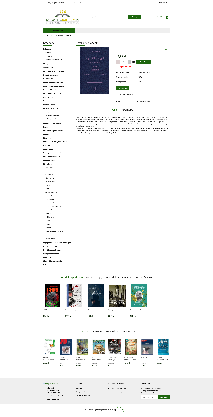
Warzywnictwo (49, 64)
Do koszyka (142, 62)
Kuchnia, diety (49, 160)
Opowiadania (50, 196)
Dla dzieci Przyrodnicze (52, 123)
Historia (46, 145)
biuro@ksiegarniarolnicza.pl (57, 396)
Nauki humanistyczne (52, 250)
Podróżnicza (49, 210)
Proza (47, 189)
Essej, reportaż (50, 203)
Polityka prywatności (83, 395)
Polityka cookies (81, 392)
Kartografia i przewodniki (53, 153)
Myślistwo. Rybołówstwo (53, 131)
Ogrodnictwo (48, 79)
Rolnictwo (47, 49)
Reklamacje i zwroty (115, 392)
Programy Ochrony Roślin (53, 71)
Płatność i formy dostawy (117, 388)
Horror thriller (50, 199)
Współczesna (50, 238)
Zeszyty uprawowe (50, 75)
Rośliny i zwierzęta (51, 108)
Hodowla (48, 56)
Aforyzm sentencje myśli (53, 206)
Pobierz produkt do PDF (128, 95)
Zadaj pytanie (123, 88)
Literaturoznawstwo (52, 235)
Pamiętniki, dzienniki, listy (54, 231)
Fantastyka (49, 167)
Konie (45, 101)
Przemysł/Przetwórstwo (53, 90)
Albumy (46, 134)
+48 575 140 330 (53, 399)
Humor (47, 220)
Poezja (47, 185)
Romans (48, 213)
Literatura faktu (50, 178)
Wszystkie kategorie (60, 31)
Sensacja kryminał (51, 192)
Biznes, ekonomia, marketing (55, 142)
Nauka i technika (50, 246)
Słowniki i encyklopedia (52, 261)
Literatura (47, 164)
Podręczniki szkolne (51, 254)
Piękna (47, 224)
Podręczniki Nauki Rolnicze (54, 86)
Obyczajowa (49, 174)
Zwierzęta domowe (52, 115)
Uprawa (48, 52)
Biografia (47, 138)
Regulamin (79, 388)
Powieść (48, 171)
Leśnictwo (47, 127)
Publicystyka (49, 217)
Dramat (48, 228)
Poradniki (47, 257)
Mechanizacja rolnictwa (53, 59)
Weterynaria (48, 97)
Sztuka (46, 265)
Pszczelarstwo (49, 105)
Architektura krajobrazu (53, 94)
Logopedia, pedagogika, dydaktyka (57, 243)
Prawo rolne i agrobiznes (53, 82)
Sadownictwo (48, 68)
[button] (79, 384)
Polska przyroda (51, 119)
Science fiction (50, 181)
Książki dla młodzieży (52, 157)
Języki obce (48, 149)
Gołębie (48, 112)
